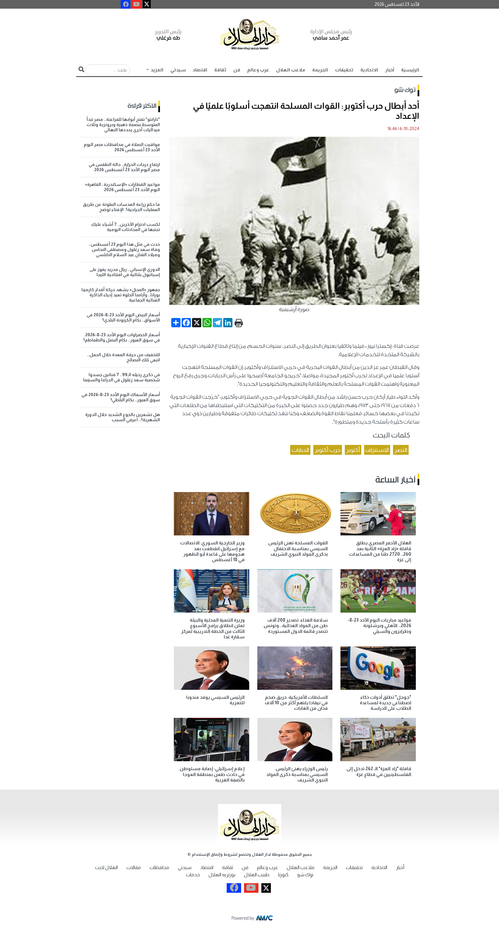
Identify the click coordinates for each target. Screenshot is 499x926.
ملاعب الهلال (290, 69)
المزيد (156, 69)
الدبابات (300, 450)
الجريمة (320, 69)
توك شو (405, 90)
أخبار (389, 69)
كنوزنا (283, 874)
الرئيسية (410, 69)
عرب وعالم (258, 69)
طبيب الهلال (256, 874)
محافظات (159, 867)
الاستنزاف (377, 450)
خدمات (193, 874)
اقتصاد (200, 69)
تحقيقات (344, 69)
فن (236, 69)
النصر (400, 450)
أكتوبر (353, 450)
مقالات (133, 867)
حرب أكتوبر (327, 450)
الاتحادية (369, 69)
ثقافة (220, 69)
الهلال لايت (106, 867)
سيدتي (178, 69)
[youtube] (136, 4)
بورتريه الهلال (221, 874)
